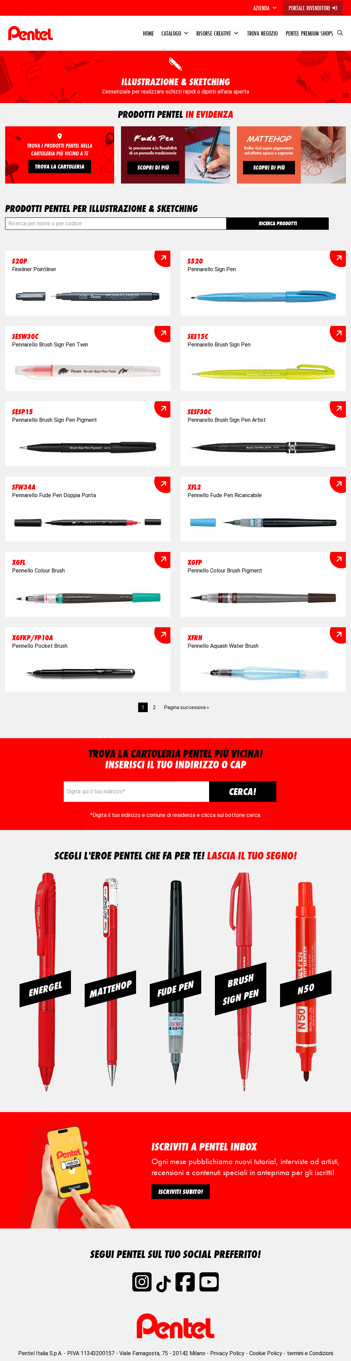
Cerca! (242, 791)
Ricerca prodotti (278, 223)
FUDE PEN (175, 989)
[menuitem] (265, 8)
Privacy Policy (227, 1353)
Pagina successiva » (186, 707)
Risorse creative (214, 33)
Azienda (262, 7)
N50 (306, 989)
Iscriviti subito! (180, 1191)
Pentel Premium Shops (309, 33)
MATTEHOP (110, 989)
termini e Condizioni (310, 1353)
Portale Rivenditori (310, 7)
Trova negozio (262, 33)
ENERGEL (45, 989)
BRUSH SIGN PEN (241, 989)
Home (148, 33)
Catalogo (172, 33)
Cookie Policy (265, 1353)
